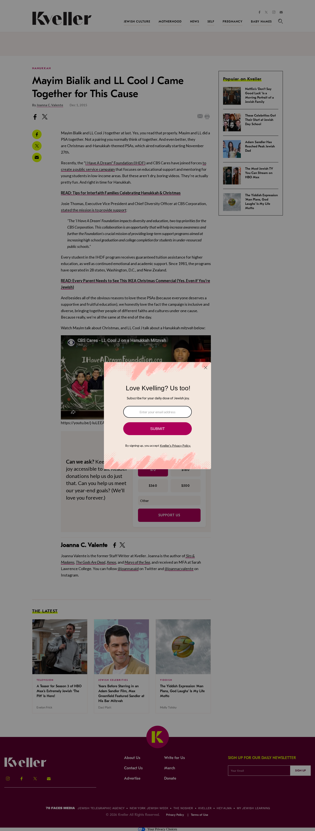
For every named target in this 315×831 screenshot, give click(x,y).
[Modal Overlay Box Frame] (157, 415)
